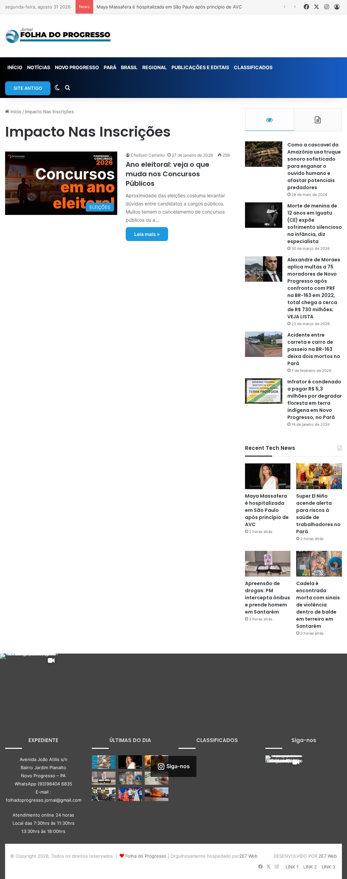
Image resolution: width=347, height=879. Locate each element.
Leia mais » (147, 234)
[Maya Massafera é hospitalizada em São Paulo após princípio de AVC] (268, 476)
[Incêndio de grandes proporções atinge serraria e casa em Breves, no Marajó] (156, 794)
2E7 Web (248, 856)
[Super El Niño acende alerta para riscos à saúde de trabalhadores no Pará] (319, 476)
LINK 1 (292, 867)
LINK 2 (310, 867)
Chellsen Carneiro (148, 155)
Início (15, 111)
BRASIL (129, 67)
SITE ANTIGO (28, 88)
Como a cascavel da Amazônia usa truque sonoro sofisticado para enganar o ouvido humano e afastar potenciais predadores (314, 166)
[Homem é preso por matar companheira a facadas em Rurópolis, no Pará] (104, 794)
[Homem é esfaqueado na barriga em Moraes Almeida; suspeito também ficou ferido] (104, 761)
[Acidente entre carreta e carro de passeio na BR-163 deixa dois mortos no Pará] (263, 344)
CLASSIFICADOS (253, 67)
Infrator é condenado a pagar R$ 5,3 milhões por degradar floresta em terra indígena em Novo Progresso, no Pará (314, 399)
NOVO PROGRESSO (77, 67)
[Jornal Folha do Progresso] (57, 36)
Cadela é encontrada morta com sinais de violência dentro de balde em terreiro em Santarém (318, 605)
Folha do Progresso (145, 856)
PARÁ (110, 67)
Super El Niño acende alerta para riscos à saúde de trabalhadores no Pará (318, 514)
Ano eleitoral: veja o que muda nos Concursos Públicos (167, 174)
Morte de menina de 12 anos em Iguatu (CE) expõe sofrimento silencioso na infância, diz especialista (314, 223)
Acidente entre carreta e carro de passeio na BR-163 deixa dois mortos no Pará (313, 349)
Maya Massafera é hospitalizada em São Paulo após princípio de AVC (169, 6)
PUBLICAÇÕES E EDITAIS (200, 67)
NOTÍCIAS (38, 67)
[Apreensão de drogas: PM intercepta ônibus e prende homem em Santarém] (268, 564)
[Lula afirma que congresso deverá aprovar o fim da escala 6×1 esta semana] (130, 794)
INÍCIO (14, 67)
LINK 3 (328, 867)
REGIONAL (154, 67)
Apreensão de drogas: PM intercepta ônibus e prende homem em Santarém (267, 597)
